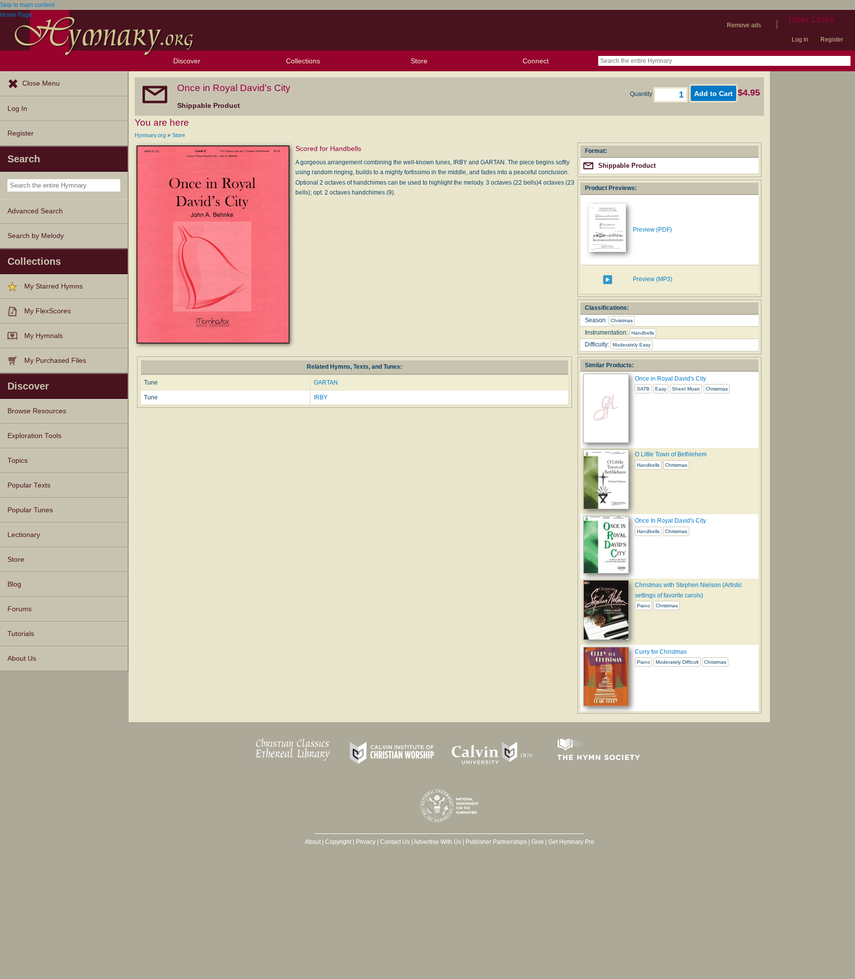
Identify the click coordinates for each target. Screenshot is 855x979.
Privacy (366, 841)
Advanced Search (35, 211)
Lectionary (23, 534)
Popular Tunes (30, 510)
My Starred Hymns (53, 286)
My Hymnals (43, 336)
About (313, 841)
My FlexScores (47, 311)
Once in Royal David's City (670, 378)
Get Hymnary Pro (571, 841)
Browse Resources (36, 411)
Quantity (642, 94)
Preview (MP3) (652, 279)
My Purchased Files (55, 360)
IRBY (321, 397)
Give (537, 841)
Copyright (338, 841)
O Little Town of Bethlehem (671, 454)
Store (419, 61)
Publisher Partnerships (496, 841)
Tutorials (20, 633)
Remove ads (744, 25)
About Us (21, 658)
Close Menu (41, 83)
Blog (14, 584)
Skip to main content (27, 4)
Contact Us (395, 841)
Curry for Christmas (661, 651)
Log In (17, 108)
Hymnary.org (150, 135)
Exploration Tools (34, 436)
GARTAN (326, 382)
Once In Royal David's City (670, 520)
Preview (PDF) (652, 229)
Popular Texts (28, 485)
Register (831, 39)
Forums (19, 609)
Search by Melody (35, 236)
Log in (800, 39)
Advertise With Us (437, 841)
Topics (17, 460)
